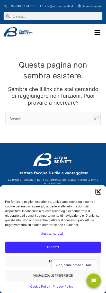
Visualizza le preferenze (53, 275)
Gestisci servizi (52, 233)
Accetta (53, 247)
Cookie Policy (40, 286)
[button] (98, 191)
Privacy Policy (63, 286)
